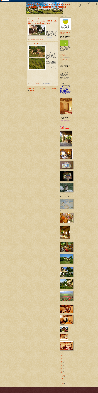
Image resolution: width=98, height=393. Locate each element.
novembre (63, 375)
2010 (62, 369)
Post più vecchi (55, 88)
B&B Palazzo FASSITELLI (64, 55)
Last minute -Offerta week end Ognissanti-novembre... (66, 378)
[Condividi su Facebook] (50, 37)
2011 (62, 368)
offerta (36, 39)
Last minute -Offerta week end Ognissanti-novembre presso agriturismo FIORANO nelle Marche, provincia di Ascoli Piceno (42, 21)
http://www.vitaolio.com (63, 59)
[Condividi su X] (49, 37)
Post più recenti (30, 88)
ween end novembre (40, 39)
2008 (62, 372)
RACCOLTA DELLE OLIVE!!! (38, 44)
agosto (63, 383)
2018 (62, 358)
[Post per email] (44, 83)
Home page (42, 88)
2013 (62, 365)
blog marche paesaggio (63, 58)
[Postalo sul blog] (48, 37)
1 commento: (40, 83)
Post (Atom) (32, 90)
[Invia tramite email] (47, 37)
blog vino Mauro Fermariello (64, 56)
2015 (62, 362)
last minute (33, 39)
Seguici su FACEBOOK (63, 54)
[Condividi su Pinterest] (51, 37)
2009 (62, 371)
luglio (63, 384)
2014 (62, 364)
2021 (62, 355)
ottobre (63, 376)
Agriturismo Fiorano (63, 62)
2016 (62, 361)
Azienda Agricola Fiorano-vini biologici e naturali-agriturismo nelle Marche (48, 5)
